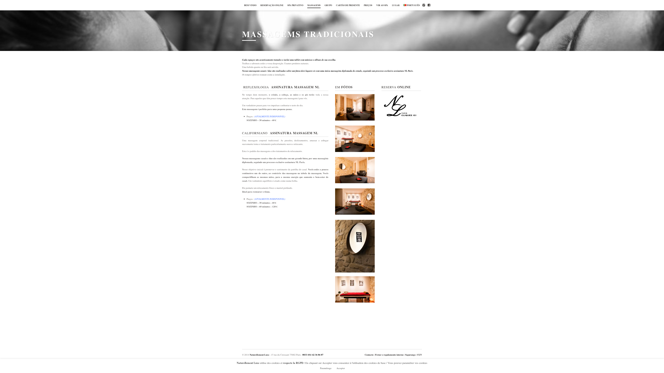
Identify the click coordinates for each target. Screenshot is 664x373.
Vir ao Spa (382, 5)
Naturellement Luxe (259, 354)
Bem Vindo (250, 5)
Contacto (369, 354)
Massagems (314, 5)
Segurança (410, 354)
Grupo (328, 5)
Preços (368, 5)
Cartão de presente (348, 5)
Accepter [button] (340, 368)
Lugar (396, 5)
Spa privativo (295, 5)
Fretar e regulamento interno (389, 354)
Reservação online (271, 5)
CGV (419, 354)
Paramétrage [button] (325, 368)
